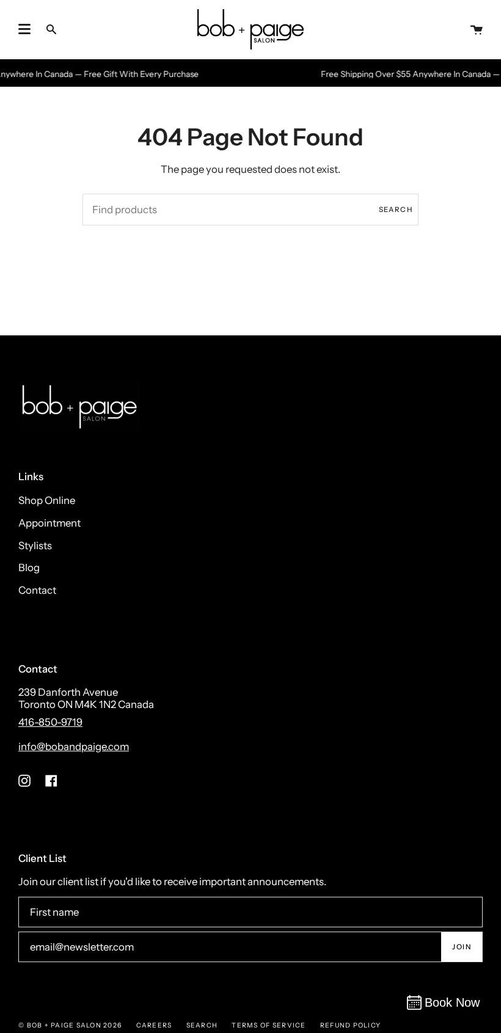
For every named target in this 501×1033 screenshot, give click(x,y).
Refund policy (350, 1025)
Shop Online (46, 500)
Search (395, 209)
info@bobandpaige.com (73, 746)
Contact (37, 590)
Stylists (35, 545)
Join (461, 947)
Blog (29, 567)
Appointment (49, 523)
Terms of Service (268, 1025)
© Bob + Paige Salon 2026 (70, 1025)
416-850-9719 (50, 722)
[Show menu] (24, 29)
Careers (154, 1025)
